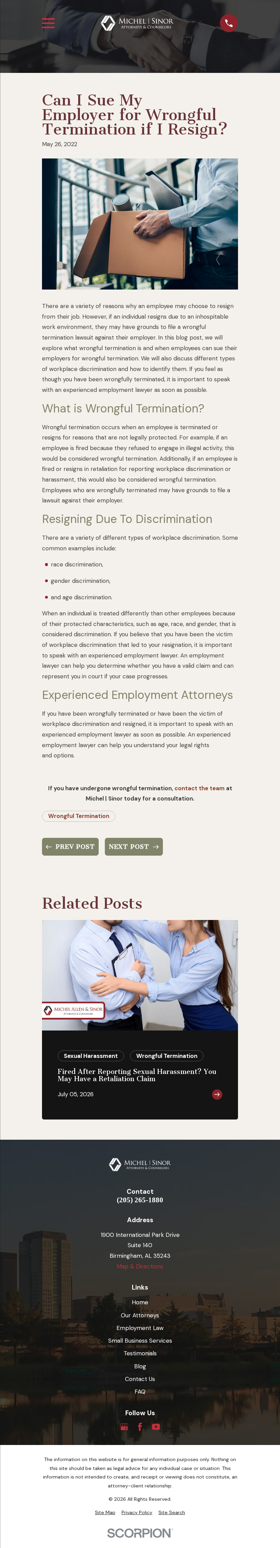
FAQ (140, 1391)
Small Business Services (140, 1340)
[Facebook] (140, 1427)
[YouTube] (156, 1427)
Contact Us (140, 1379)
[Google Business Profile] (124, 1427)
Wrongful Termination (78, 816)
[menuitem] (105, 1512)
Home (140, 1302)
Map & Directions (140, 1266)
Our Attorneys (140, 1315)
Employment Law (140, 1328)
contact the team (199, 788)
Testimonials (140, 1353)
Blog (140, 1366)
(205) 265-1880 (140, 1200)
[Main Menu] (48, 23)
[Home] (137, 23)
